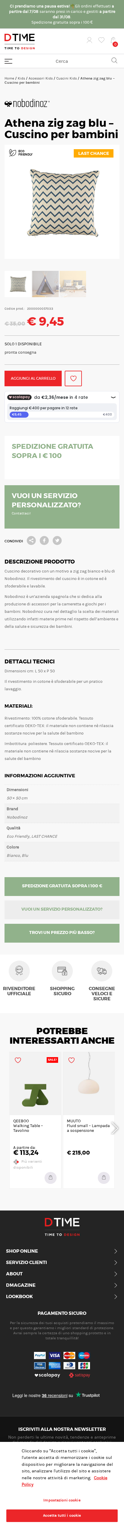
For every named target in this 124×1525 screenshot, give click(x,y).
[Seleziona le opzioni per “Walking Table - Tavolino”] (51, 1178)
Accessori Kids (41, 78)
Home (9, 78)
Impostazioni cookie (61, 1500)
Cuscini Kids (66, 78)
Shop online (22, 1251)
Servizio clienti (26, 1263)
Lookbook (19, 1297)
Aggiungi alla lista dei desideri (73, 378)
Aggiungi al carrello (33, 378)
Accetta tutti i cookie (62, 1515)
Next (115, 1127)
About (14, 1274)
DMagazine (21, 1285)
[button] (104, 1178)
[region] (62, 1483)
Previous (9, 1127)
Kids (21, 78)
